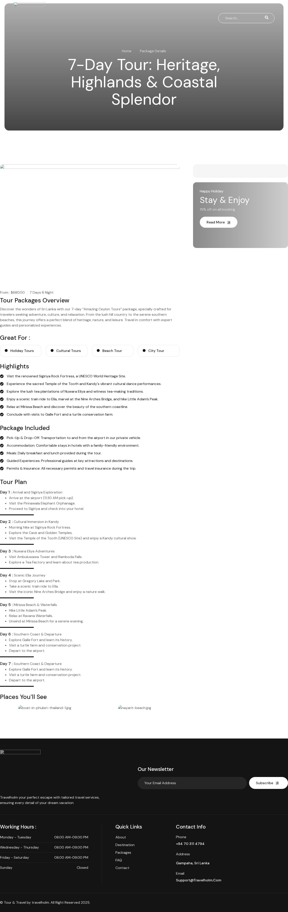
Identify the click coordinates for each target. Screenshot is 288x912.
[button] (5, 711)
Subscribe (264, 783)
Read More (216, 222)
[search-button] (266, 18)
